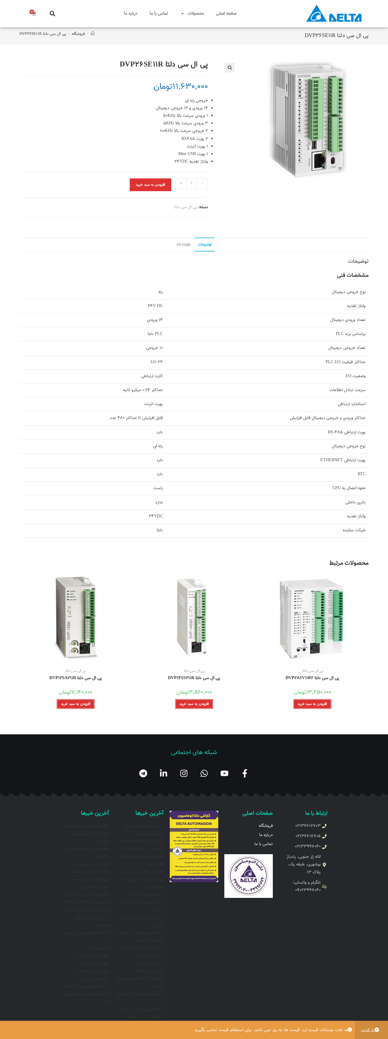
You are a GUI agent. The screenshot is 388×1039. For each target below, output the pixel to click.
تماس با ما (159, 13)
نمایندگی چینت (151, 956)
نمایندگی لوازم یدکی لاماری (141, 948)
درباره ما (131, 13)
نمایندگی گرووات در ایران (142, 1009)
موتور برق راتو (97, 948)
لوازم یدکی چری (96, 978)
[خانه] (93, 34)
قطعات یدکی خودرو (92, 956)
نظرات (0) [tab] (184, 245)
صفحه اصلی (226, 13)
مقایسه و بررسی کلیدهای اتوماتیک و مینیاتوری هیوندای (87, 833)
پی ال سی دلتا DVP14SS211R (194, 678)
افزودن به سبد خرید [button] (312, 704)
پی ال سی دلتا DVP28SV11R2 (312, 678)
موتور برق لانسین (149, 940)
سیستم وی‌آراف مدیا (147, 894)
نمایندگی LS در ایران (146, 1017)
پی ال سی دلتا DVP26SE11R (42, 34)
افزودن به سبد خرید (150, 185)
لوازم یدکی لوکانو (149, 971)
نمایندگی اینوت (151, 963)
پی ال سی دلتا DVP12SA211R (75, 678)
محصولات (196, 13)
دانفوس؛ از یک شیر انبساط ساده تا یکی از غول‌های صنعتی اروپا (141, 879)
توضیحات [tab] (205, 245)
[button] (52, 14)
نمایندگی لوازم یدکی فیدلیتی (140, 932)
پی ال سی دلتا (185, 207)
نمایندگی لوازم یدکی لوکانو (87, 986)
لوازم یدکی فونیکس (92, 971)
